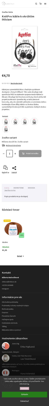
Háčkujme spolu (7, 319)
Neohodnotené (16, 83)
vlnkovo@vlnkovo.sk (9, 282)
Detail (19, 256)
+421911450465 (7, 285)
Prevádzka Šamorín (9, 316)
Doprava (5, 312)
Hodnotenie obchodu (9, 323)
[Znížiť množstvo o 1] (4, 154)
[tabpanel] (13, 238)
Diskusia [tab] (31, 188)
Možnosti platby (7, 309)
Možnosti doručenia (13, 145)
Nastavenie (24, 388)
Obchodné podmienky (10, 302)
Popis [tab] (6, 188)
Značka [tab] (9, 190)
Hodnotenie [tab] (19, 188)
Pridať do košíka (32, 153)
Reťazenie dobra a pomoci (11, 330)
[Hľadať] (36, 4)
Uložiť (8, 177)
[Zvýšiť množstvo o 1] (15, 154)
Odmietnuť (24, 401)
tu (28, 384)
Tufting (4, 326)
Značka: (7, 12)
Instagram (5, 289)
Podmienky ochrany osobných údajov (15, 305)
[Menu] (45, 3)
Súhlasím (24, 394)
